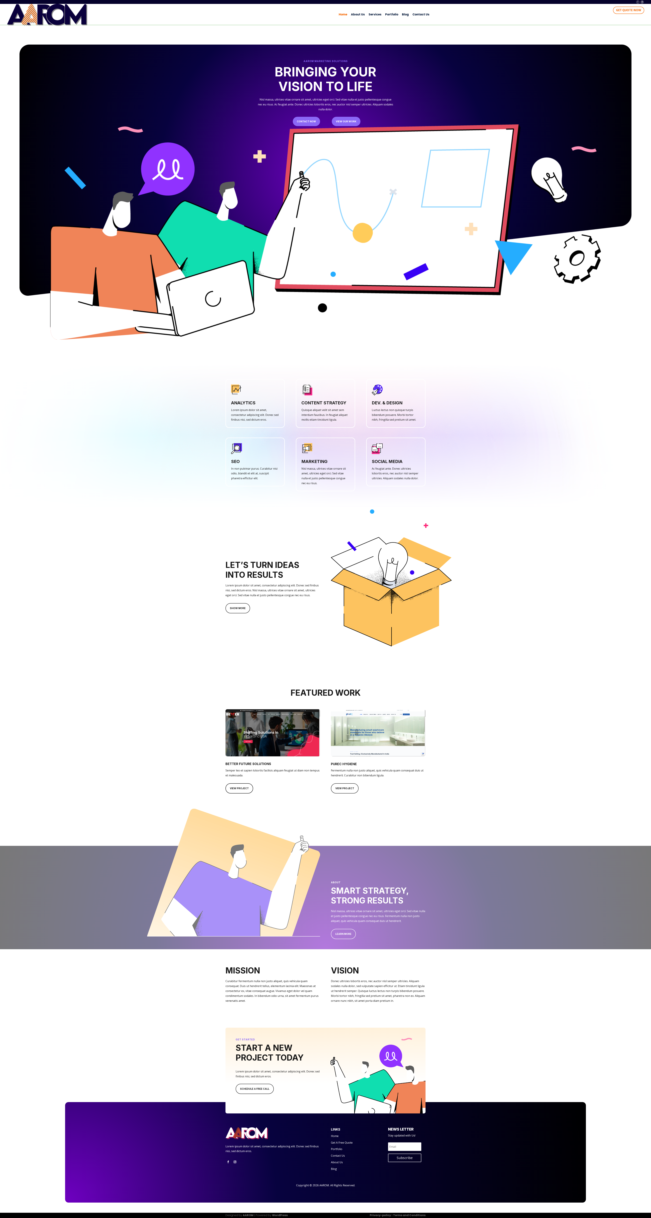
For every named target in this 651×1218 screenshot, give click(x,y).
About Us (358, 14)
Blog (405, 14)
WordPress (280, 1215)
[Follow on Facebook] (637, 2)
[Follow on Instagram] (642, 2)
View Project (239, 788)
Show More (238, 608)
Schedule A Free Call (254, 1088)
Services (375, 14)
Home (343, 14)
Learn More (343, 933)
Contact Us (420, 14)
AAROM (248, 1215)
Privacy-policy (380, 1215)
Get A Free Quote (342, 1142)
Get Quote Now (628, 10)
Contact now (306, 121)
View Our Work (346, 121)
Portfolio (391, 14)
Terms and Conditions (409, 1215)
